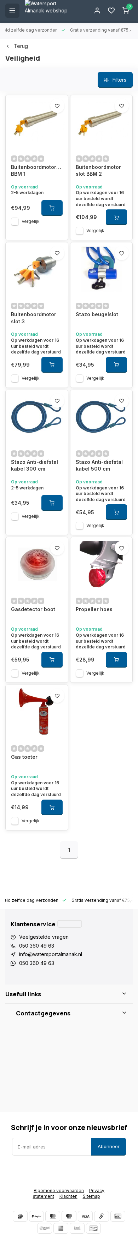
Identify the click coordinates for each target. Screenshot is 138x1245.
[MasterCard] (52, 1216)
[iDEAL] (20, 1216)
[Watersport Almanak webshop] (49, 10)
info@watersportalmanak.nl (50, 954)
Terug (21, 46)
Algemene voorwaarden (59, 1190)
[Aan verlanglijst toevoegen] (57, 106)
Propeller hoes (94, 609)
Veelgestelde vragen (44, 937)
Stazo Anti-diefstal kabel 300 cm (34, 465)
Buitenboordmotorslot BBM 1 (37, 170)
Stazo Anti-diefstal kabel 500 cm (99, 465)
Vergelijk (31, 221)
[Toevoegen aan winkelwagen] (52, 208)
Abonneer (109, 1146)
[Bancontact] (117, 1216)
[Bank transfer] (77, 1228)
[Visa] (85, 1216)
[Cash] (101, 1216)
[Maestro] (69, 1216)
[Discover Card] (93, 1228)
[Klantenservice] (69, 924)
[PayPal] (36, 1216)
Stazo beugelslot (97, 314)
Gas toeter (24, 757)
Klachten (68, 1196)
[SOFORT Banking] (44, 1228)
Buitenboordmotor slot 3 (33, 317)
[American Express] (60, 1228)
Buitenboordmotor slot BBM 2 (98, 170)
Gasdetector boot (33, 609)
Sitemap (91, 1196)
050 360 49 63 (36, 946)
